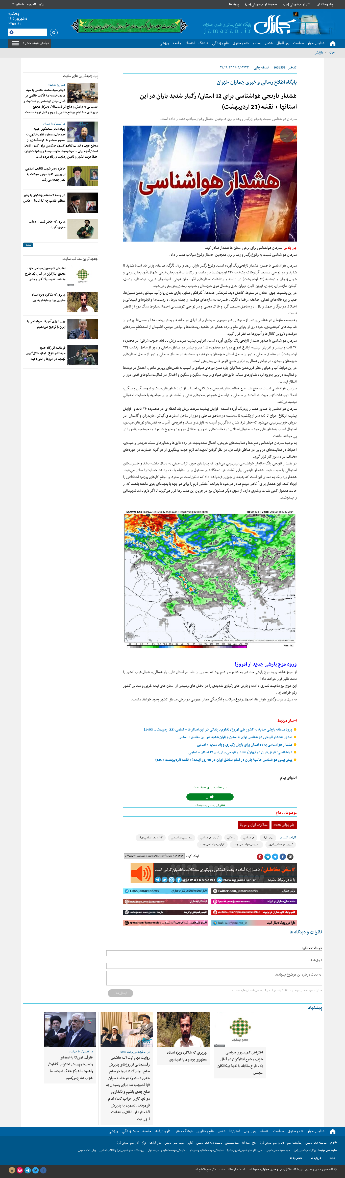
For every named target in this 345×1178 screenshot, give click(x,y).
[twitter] (35, 1170)
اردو (41, 4)
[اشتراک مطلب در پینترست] (259, 856)
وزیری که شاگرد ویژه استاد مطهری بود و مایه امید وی (48, 297)
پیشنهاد (315, 1008)
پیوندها (234, 4)
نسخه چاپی (261, 67)
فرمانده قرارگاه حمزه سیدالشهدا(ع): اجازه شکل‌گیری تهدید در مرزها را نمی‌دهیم (45, 353)
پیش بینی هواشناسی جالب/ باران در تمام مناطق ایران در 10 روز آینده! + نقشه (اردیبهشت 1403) (224, 760)
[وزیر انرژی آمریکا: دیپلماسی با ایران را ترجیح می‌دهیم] (82, 329)
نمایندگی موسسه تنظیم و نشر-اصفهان (167, 1150)
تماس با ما (296, 1158)
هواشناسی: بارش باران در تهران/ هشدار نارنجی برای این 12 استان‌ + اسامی (240, 752)
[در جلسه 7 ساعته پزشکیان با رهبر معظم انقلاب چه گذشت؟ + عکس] (82, 203)
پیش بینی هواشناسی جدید (246, 844)
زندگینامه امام (294, 1142)
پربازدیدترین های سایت (80, 76)
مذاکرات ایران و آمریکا (253, 825)
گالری (190, 1142)
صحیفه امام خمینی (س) (261, 4)
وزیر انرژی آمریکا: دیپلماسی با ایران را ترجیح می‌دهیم (46, 324)
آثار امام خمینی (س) (296, 4)
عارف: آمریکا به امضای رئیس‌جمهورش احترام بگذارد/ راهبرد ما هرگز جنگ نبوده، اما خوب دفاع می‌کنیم (70, 1067)
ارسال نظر (120, 993)
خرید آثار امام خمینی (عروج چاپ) (244, 1150)
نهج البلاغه (155, 1142)
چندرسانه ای (325, 4)
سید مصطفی (232, 1142)
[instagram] (11, 1170)
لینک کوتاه (192, 856)
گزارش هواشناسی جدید (212, 844)
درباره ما (316, 1158)
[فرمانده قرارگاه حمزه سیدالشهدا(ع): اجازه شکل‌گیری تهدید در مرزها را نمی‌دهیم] (82, 355)
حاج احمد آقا (249, 1142)
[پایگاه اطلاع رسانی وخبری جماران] (248, 25)
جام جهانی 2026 (284, 825)
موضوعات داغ (286, 813)
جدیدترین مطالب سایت (80, 259)
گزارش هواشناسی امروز (280, 844)
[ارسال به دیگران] (290, 856)
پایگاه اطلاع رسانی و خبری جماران (280, 1169)
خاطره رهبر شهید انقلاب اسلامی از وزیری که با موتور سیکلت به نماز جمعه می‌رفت (45, 174)
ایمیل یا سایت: (314, 960)
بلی (208, 797)
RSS (332, 1158)
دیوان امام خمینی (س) (272, 1142)
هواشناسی (248, 837)
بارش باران (268, 837)
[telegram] (27, 1170)
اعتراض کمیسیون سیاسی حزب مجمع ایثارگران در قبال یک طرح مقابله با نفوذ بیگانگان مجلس (45, 274)
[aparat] (19, 1170)
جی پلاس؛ (290, 248)
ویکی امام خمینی (87, 1150)
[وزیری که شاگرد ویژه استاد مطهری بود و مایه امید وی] (82, 302)
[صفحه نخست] (333, 43)
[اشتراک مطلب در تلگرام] (267, 856)
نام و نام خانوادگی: (312, 948)
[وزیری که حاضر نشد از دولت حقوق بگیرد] (82, 229)
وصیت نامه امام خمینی (209, 1142)
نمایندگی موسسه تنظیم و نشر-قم (207, 1150)
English (18, 4)
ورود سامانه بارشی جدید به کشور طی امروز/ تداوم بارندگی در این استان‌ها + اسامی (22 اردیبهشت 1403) (218, 729)
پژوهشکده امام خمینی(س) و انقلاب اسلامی (122, 1150)
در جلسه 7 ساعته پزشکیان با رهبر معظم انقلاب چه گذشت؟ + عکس (44, 198)
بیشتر (28, 245)
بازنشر (318, 52)
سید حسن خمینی (174, 1142)
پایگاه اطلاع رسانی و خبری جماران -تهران (257, 82)
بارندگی (231, 837)
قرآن (144, 1142)
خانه (332, 52)
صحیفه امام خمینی (316, 1142)
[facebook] (43, 1170)
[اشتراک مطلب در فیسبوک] (282, 856)
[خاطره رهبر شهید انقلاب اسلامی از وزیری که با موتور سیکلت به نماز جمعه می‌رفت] (82, 176)
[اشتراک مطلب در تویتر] (275, 856)
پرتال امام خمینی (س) (305, 1150)
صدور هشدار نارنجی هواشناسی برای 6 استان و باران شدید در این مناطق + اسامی (236, 737)
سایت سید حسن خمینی (278, 1150)
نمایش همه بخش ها (35, 43)
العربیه (31, 4)
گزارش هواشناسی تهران (151, 837)
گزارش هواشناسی (210, 837)
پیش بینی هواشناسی (181, 837)
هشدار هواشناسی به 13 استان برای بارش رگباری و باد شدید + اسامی (245, 745)
